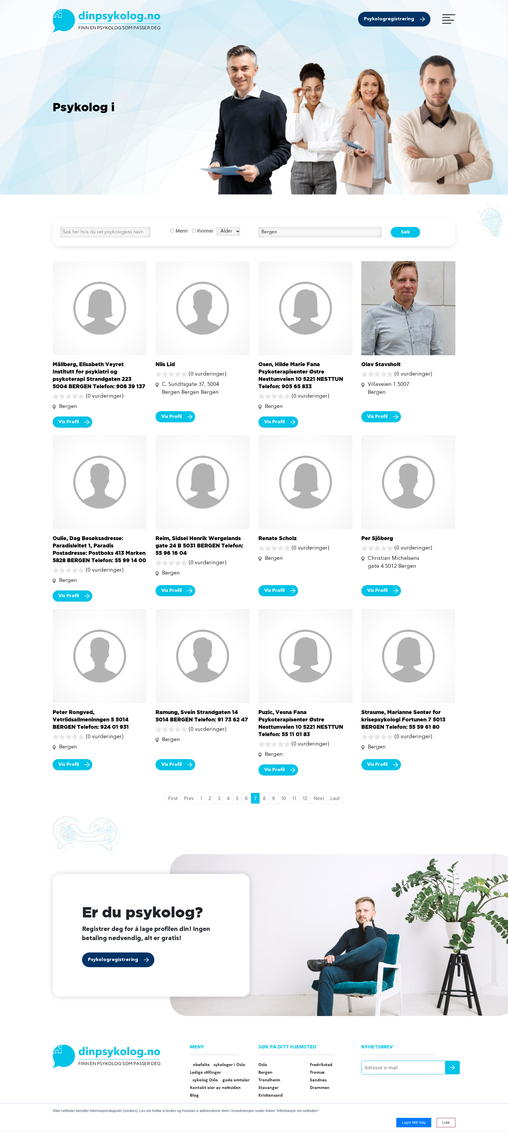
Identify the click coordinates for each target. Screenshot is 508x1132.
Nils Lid (165, 364)
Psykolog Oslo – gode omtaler (220, 1080)
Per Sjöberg (377, 538)
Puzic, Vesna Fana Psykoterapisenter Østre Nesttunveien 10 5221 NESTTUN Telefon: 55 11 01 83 (300, 723)
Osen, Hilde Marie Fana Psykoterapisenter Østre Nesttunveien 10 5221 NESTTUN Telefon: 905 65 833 (300, 375)
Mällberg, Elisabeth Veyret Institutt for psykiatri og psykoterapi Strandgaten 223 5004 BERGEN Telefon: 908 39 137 (99, 375)
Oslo (262, 1065)
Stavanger (268, 1087)
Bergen (265, 1072)
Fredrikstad (321, 1065)
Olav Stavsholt (381, 364)
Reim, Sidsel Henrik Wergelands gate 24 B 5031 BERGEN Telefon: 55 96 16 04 (199, 545)
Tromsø (317, 1072)
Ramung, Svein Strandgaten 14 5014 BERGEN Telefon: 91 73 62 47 (202, 715)
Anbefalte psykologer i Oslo (217, 1065)
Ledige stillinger (205, 1072)
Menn (181, 231)
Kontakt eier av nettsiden (215, 1087)
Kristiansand (270, 1095)
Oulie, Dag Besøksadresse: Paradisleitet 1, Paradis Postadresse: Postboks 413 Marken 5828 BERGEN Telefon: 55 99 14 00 (99, 549)
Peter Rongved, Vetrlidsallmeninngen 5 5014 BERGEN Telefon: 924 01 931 (91, 719)
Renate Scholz (277, 538)
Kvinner (204, 231)
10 (283, 798)
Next (319, 798)
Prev (189, 798)
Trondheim (269, 1080)
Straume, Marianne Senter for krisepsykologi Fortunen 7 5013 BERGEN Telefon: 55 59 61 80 (403, 719)
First (173, 798)
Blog (194, 1095)
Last (335, 798)
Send (452, 1067)
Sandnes (318, 1080)
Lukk (446, 1123)
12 (305, 798)
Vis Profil (69, 422)
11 (294, 798)
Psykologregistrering (389, 19)
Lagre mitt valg (414, 1123)
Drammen (320, 1087)
